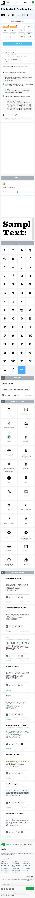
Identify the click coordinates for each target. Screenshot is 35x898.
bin (6, 33)
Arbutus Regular (7, 384)
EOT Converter (26, 863)
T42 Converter (15, 868)
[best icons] (3, 572)
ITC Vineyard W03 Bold (13, 578)
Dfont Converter (4, 870)
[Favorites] (8, 15)
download (17, 43)
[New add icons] (3, 401)
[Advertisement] (17, 148)
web (13, 26)
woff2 (13, 30)
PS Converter (26, 867)
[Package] (23, 15)
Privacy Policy (4, 872)
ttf (6, 26)
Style (21, 845)
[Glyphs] (18, 15)
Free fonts (3, 3)
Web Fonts (8, 845)
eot (29, 26)
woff (5, 30)
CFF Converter (4, 868)
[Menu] (17, 2)
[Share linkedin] (13, 889)
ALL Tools (25, 870)
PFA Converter (26, 865)
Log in (25, 3)
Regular (13, 52)
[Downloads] (9, 395)
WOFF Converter (5, 865)
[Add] (3, 15)
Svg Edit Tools (15, 861)
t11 (13, 36)
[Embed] (15, 395)
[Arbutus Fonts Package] (3, 378)
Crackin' (8, 696)
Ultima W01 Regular (12, 666)
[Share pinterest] (10, 889)
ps (21, 33)
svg (21, 26)
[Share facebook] (2, 889)
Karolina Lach (14, 59)
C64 (7, 637)
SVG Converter (15, 863)
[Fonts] (32, 15)
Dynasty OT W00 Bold (13, 754)
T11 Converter (26, 868)
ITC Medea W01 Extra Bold (14, 813)
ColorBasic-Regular (12, 784)
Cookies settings (16, 872)
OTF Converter (4, 863)
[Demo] (13, 15)
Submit (30, 888)
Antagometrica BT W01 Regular (16, 725)
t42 (6, 36)
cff (29, 33)
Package (30, 845)
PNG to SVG (4, 861)
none (29, 36)
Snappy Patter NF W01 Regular (16, 608)
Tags (25, 845)
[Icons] (27, 15)
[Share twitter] (7, 889)
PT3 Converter (15, 867)
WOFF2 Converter (16, 865)
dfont (21, 36)
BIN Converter (4, 867)
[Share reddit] (4, 889)
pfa (29, 30)
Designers (15, 845)
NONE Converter (16, 870)
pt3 (14, 33)
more (21, 369)
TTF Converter (26, 861)
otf (21, 30)
